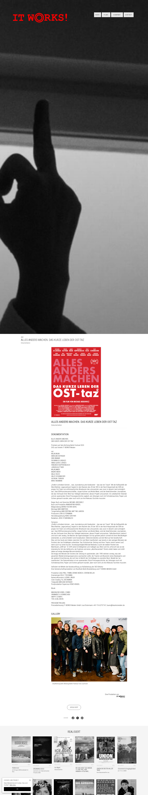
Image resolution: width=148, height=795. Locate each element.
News (97, 15)
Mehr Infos (13, 785)
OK (17, 789)
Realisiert (74, 707)
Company (117, 15)
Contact (128, 15)
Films (106, 15)
